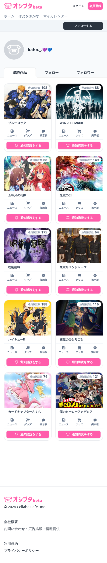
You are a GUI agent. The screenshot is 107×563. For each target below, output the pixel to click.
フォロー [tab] (52, 72)
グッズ (28, 135)
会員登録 (95, 6)
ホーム (9, 16)
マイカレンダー (55, 16)
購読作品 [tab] (20, 72)
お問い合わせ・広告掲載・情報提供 (32, 528)
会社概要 (11, 521)
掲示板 (43, 135)
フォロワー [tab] (85, 72)
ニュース (12, 135)
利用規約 (11, 543)
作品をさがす (28, 16)
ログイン (78, 6)
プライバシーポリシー (21, 550)
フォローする (83, 26)
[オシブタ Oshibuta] (23, 6)
